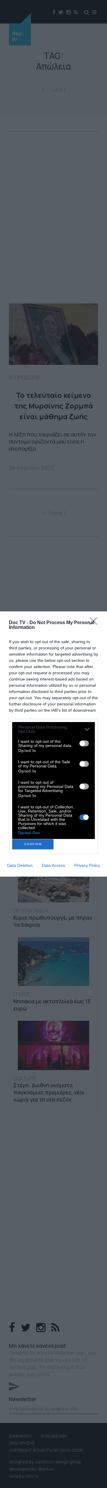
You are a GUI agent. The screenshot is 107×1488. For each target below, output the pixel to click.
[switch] (84, 743)
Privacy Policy (87, 865)
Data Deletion (20, 865)
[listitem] (53, 729)
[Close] (95, 623)
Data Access (53, 865)
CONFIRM (33, 844)
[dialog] (53, 744)
